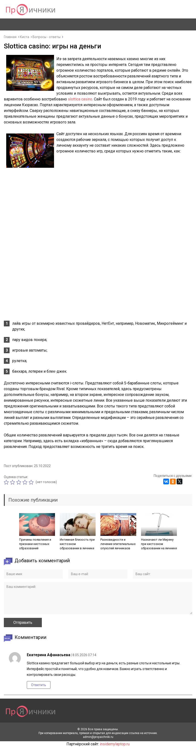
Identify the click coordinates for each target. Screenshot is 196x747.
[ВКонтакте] (166, 481)
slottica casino (80, 99)
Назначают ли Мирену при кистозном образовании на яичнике (159, 544)
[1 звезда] (7, 482)
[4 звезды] (25, 482)
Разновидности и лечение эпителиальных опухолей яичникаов (118, 544)
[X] (179, 481)
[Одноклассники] (173, 481)
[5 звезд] (32, 482)
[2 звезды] (13, 482)
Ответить (38, 685)
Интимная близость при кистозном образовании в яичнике (77, 544)
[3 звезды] (19, 482)
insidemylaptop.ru (115, 744)
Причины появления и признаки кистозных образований (35, 544)
